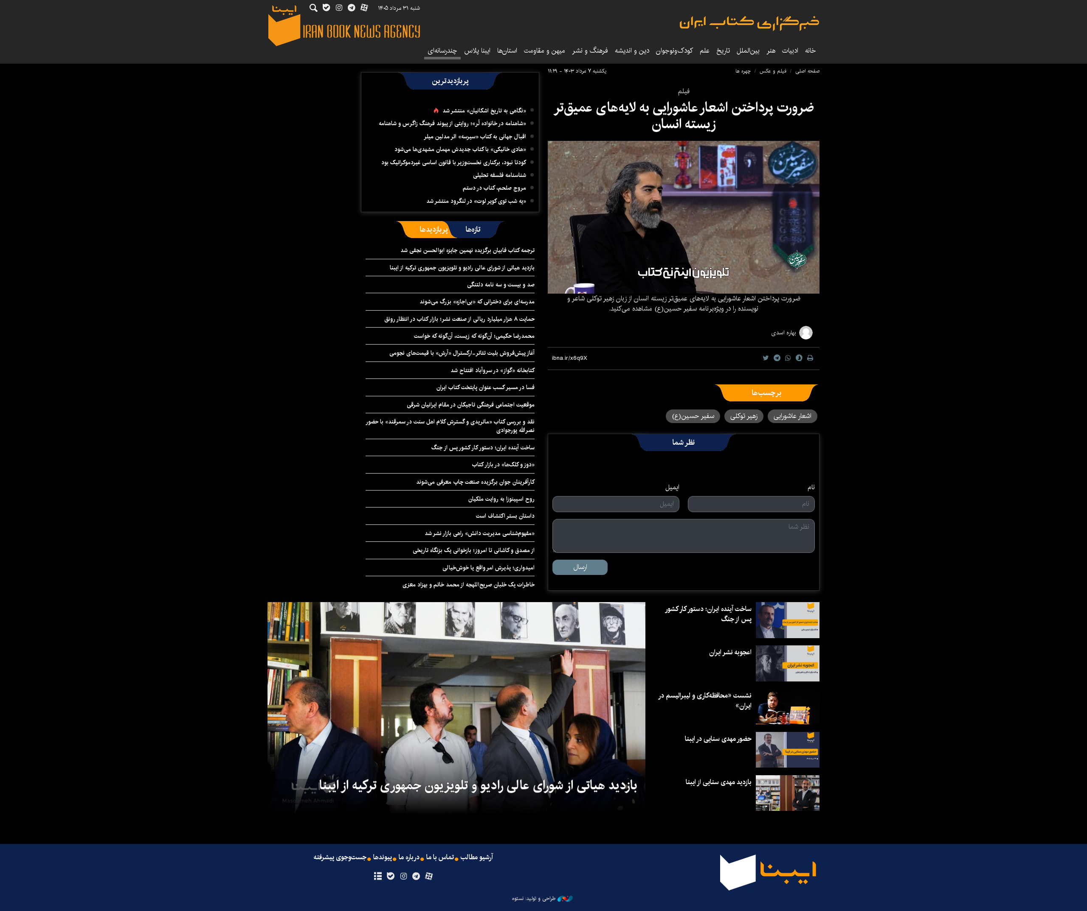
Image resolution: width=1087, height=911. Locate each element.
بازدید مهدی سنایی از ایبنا (719, 782)
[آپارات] (429, 876)
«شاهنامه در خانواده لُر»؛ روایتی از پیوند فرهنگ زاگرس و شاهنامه (452, 123)
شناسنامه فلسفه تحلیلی (499, 175)
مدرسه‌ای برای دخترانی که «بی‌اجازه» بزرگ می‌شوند (477, 301)
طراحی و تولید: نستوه (533, 899)
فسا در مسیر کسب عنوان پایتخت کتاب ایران (485, 387)
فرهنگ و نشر (590, 50)
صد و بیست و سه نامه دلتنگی (501, 284)
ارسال (580, 567)
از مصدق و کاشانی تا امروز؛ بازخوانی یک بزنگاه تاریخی (474, 550)
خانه (810, 50)
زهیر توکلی (744, 416)
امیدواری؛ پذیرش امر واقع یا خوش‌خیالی (488, 567)
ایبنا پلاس (477, 50)
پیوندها (382, 857)
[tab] (473, 229)
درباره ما (409, 857)
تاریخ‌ (723, 50)
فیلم (684, 91)
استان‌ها (507, 50)
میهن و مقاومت (544, 50)
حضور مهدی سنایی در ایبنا (718, 739)
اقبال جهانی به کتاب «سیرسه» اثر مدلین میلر (475, 136)
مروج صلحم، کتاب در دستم (494, 188)
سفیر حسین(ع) (693, 416)
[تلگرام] (416, 876)
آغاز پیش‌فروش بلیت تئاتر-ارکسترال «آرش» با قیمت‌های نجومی (462, 353)
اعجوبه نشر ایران (730, 652)
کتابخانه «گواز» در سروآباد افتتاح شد (493, 370)
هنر (770, 50)
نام (811, 487)
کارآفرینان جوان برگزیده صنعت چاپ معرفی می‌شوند (475, 482)
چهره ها (743, 71)
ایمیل (672, 487)
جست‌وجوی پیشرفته (340, 857)
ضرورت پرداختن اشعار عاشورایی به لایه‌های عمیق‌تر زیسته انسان (684, 115)
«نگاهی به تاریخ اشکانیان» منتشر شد (484, 110)
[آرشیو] (377, 876)
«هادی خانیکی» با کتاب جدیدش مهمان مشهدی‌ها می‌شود (460, 149)
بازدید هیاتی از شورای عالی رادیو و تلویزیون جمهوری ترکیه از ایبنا (462, 267)
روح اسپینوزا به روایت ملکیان (501, 499)
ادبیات (790, 50)
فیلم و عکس (773, 71)
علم (705, 50)
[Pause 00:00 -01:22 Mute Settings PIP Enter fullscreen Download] (683, 217)
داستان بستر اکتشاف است (505, 516)
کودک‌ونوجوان (674, 50)
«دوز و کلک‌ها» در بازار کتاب (503, 464)
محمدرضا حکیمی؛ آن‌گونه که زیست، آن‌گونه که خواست (474, 336)
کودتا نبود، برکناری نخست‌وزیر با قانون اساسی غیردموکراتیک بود (453, 162)
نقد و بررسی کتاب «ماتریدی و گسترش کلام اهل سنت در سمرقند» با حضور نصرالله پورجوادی (450, 426)
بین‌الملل (748, 50)
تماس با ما (440, 857)
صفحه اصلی (807, 71)
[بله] (390, 876)
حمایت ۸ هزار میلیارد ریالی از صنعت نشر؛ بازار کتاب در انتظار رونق (459, 319)
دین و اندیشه (632, 50)
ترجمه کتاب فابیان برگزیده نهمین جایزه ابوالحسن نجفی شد (467, 250)
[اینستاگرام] (403, 876)
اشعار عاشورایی (792, 416)
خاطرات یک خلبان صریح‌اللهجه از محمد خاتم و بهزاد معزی (469, 584)
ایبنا (749, 23)
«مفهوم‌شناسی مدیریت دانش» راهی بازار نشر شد (480, 533)
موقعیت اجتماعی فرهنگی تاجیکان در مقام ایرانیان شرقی (471, 404)
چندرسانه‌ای (442, 50)
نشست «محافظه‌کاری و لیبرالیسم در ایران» (705, 701)
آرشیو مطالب (477, 857)
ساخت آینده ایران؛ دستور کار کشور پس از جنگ (483, 447)
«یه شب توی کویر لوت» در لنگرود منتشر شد (476, 201)
